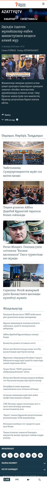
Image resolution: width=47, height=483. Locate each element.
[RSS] (34, 455)
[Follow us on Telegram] (28, 455)
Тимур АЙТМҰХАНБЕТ (28, 51)
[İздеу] (39, 479)
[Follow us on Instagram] (22, 455)
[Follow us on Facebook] (4, 455)
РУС (17, 480)
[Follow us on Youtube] (16, 455)
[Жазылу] (40, 455)
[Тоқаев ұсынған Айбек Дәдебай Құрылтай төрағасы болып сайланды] (23, 192)
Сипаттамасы (28, 19)
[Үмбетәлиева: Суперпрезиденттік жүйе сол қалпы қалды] (23, 153)
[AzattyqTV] (28, 479)
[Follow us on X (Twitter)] (10, 455)
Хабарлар (10, 19)
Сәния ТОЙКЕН (9, 51)
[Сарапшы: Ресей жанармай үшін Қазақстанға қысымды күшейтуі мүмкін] (23, 275)
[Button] (6, 115)
